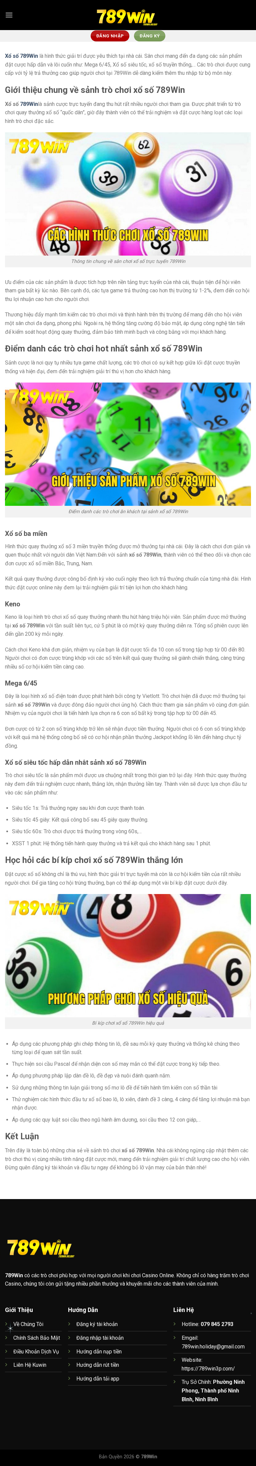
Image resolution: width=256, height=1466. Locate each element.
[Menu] (9, 15)
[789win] (128, 15)
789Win (29, 104)
